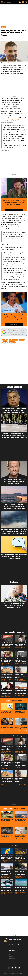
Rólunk (10, 955)
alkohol (22, 340)
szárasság (17, 825)
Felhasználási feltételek (14, 953)
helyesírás (5, 716)
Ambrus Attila (13, 340)
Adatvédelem (12, 958)
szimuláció (17, 680)
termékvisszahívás (7, 860)
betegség (18, 695)
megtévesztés (7, 893)
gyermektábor (6, 824)
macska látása (22, 680)
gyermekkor (8, 663)
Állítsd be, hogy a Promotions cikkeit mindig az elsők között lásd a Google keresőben (16, 332)
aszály (21, 824)
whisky (5, 342)
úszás (16, 893)
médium (24, 663)
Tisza (11, 877)
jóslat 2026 (9, 695)
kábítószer (21, 877)
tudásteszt (17, 731)
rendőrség (17, 876)
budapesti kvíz (19, 730)
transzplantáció (18, 647)
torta (24, 841)
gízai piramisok (8, 679)
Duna (8, 877)
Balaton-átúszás (21, 892)
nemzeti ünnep (24, 861)
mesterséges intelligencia (5, 697)
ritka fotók (3, 680)
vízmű (8, 839)
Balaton (16, 892)
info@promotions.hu (15, 945)
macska (16, 679)
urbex (2, 824)
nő (24, 647)
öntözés (5, 877)
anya (16, 648)
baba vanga (3, 695)
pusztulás (3, 841)
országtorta (17, 839)
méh (22, 647)
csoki (12, 860)
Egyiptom (3, 679)
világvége (3, 647)
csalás (7, 892)
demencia (12, 342)
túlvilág (16, 663)
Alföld (2, 877)
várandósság (20, 648)
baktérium (6, 861)
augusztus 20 (17, 861)
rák (15, 695)
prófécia (3, 696)
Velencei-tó (17, 824)
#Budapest (17, 860)
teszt (9, 716)
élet (18, 663)
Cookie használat (13, 960)
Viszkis (5, 340)
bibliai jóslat (8, 647)
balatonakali (3, 825)
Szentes (5, 839)
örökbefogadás (4, 664)
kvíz (2, 716)
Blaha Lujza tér (22, 876)
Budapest (25, 730)
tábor (11, 824)
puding (2, 861)
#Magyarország (4, 876)
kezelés (22, 695)
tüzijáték (21, 860)
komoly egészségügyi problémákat (12, 120)
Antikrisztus (3, 648)
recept (21, 841)
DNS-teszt (3, 663)
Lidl (2, 860)
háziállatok (20, 679)
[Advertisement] (14, 449)
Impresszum (11, 956)
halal (21, 663)
